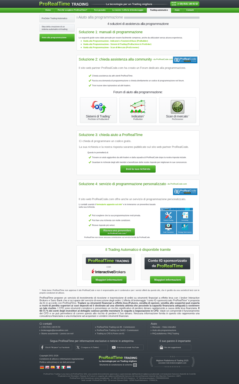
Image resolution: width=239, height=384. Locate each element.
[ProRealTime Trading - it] (118, 357)
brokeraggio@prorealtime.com (54, 330)
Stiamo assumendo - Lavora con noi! (57, 333)
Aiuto (177, 10)
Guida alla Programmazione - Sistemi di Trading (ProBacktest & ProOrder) (117, 44)
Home (48, 10)
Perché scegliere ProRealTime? (72, 10)
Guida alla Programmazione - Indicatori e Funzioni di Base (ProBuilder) (115, 41)
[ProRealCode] (185, 58)
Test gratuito (100, 10)
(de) (42, 367)
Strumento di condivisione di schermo (116, 365)
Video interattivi (169, 327)
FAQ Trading (173, 333)
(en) (47, 367)
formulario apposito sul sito (109, 204)
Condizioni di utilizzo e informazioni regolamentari (62, 359)
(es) (53, 367)
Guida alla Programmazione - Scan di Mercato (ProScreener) (111, 47)
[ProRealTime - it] (64, 3)
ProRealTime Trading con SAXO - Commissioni (118, 330)
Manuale (156, 327)
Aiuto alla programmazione (164, 330)
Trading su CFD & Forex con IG (110, 333)
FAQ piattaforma (159, 333)
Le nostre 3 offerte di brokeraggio (127, 10)
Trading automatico (159, 10)
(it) (63, 367)
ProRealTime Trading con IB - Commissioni (116, 327)
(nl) (69, 367)
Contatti (190, 10)
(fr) (58, 367)
